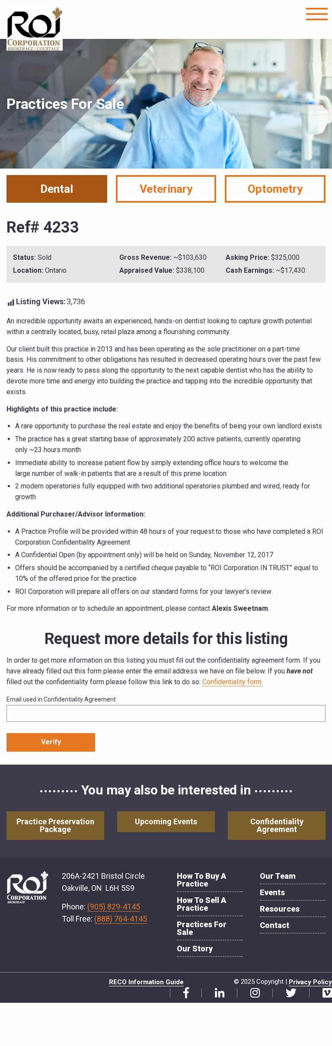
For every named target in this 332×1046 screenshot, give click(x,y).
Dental (56, 188)
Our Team (278, 875)
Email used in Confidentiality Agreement (61, 699)
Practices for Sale (202, 928)
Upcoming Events (166, 821)
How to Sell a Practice (201, 904)
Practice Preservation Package (55, 825)
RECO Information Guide (146, 982)
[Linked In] (216, 993)
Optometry (275, 188)
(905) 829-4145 (113, 906)
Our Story (195, 948)
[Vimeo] (324, 993)
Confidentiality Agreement (276, 825)
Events (272, 892)
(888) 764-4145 (120, 918)
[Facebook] (183, 993)
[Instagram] (252, 993)
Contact (274, 925)
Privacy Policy (310, 982)
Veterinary (166, 188)
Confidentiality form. (232, 682)
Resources (280, 908)
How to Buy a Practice (201, 879)
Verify (51, 742)
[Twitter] (288, 993)
